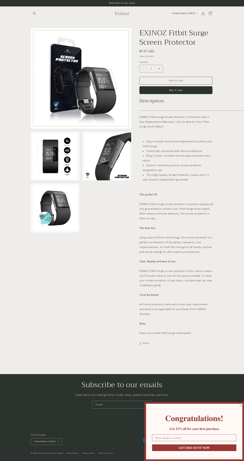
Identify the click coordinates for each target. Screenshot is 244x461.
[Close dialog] (241, 405)
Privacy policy (88, 453)
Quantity (143, 62)
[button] (34, 13)
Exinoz (41, 453)
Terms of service (105, 453)
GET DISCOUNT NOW (194, 448)
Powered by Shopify (54, 453)
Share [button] (146, 343)
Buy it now (175, 90)
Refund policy (72, 453)
